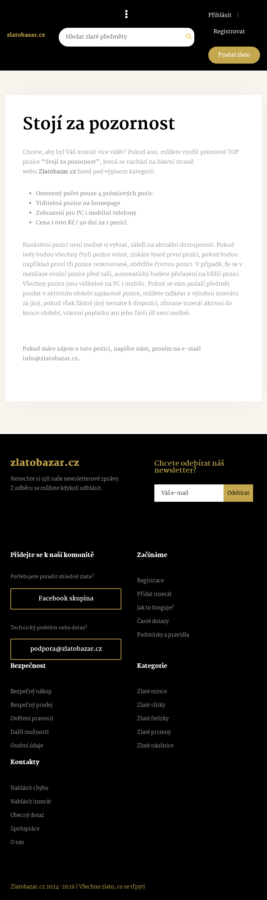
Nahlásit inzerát (30, 801)
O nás (17, 842)
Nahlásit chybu (29, 788)
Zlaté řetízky (153, 718)
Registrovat (229, 31)
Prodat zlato (234, 55)
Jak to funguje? (155, 608)
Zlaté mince (152, 691)
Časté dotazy (153, 621)
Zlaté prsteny (154, 732)
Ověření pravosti (31, 718)
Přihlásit (220, 15)
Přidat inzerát (154, 594)
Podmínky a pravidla (163, 635)
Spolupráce (24, 829)
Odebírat (238, 493)
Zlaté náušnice (155, 746)
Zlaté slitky (151, 705)
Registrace (150, 580)
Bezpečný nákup (31, 691)
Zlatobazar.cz (57, 172)
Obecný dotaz (27, 815)
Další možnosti (29, 732)
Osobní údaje (26, 746)
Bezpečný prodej (31, 705)
